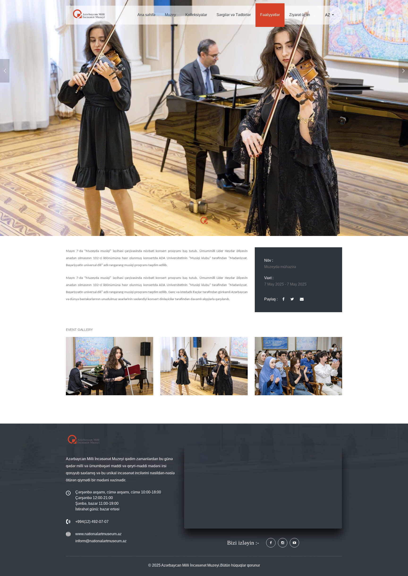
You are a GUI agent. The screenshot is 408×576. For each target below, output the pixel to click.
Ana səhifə (146, 15)
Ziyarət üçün (299, 15)
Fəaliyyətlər (270, 15)
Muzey (170, 15)
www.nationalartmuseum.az (98, 534)
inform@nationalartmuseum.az (101, 541)
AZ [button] (328, 15)
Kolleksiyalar (196, 15)
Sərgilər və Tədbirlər (234, 15)
